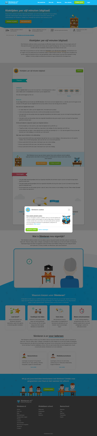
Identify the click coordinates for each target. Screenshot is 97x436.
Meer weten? (37, 224)
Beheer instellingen (43, 229)
